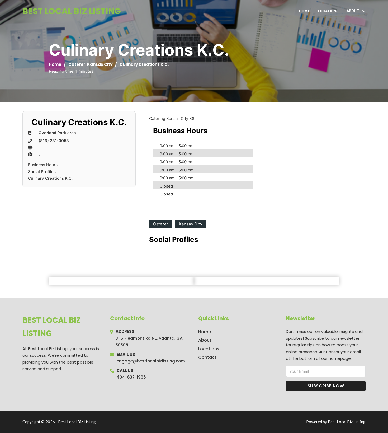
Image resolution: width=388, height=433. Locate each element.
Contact (207, 357)
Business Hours (43, 164)
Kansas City (99, 64)
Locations (328, 11)
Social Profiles (42, 171)
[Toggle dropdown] (364, 11)
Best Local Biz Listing (71, 11)
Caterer (76, 64)
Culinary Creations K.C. (50, 178)
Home (304, 11)
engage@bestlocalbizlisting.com (151, 361)
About (204, 340)
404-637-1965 (131, 377)
